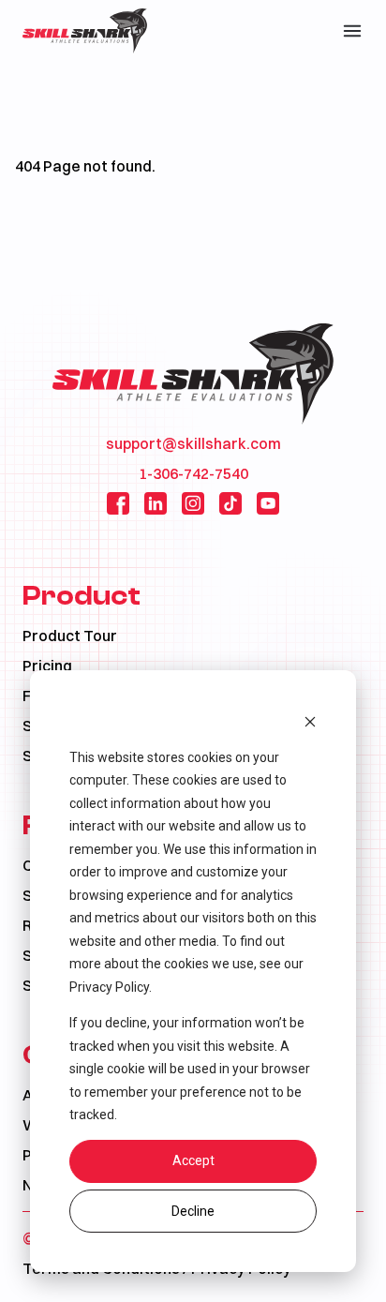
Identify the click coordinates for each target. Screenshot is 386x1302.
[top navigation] (352, 31)
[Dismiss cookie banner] (310, 721)
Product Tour (69, 635)
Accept (193, 1160)
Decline (193, 1211)
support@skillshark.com (193, 443)
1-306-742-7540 (193, 473)
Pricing (47, 665)
